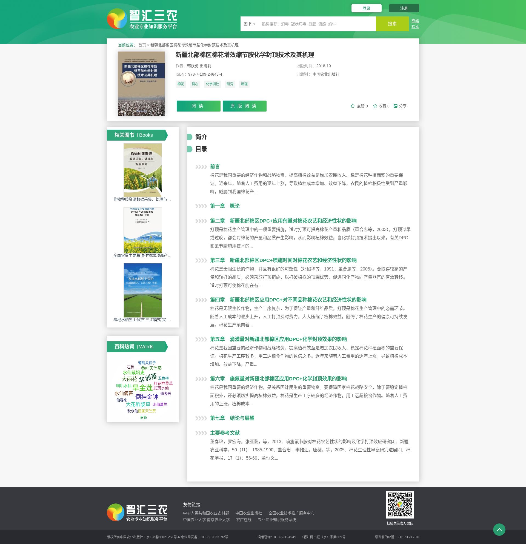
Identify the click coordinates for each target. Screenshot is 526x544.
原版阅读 (244, 106)
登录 (366, 8)
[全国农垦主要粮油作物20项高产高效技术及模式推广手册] (143, 230)
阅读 (198, 106)
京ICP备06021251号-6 (163, 537)
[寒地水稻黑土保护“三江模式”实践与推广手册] (143, 290)
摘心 (195, 84)
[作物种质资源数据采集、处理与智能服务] (143, 170)
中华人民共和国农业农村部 (206, 513)
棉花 (181, 84)
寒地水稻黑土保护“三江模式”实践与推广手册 (151, 319)
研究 (230, 84)
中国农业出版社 (248, 513)
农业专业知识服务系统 (277, 519)
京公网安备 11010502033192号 (204, 537)
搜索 (392, 23)
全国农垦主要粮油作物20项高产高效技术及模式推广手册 (161, 255)
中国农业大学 (194, 519)
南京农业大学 (218, 519)
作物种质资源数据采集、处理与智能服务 (147, 199)
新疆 (244, 84)
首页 (142, 45)
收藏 (384, 106)
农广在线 (243, 519)
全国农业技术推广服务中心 (291, 513)
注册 (404, 8)
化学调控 (212, 84)
